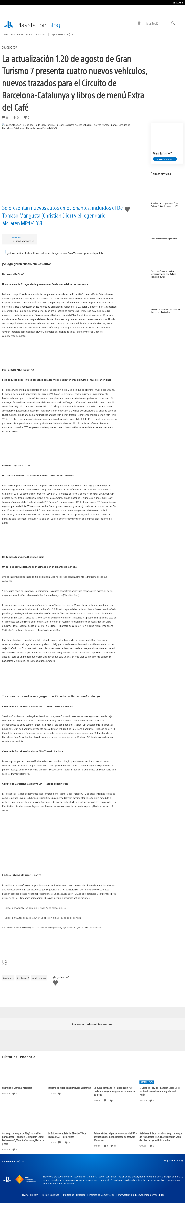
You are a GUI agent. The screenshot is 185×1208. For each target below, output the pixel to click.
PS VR (20, 34)
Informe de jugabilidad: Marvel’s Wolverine (69, 1087)
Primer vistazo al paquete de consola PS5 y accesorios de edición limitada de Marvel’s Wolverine (115, 1137)
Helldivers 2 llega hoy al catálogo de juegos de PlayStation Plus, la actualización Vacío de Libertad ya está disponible (160, 1137)
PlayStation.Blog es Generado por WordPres (141, 1194)
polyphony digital (39, 978)
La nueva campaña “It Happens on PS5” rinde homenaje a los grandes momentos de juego (114, 1091)
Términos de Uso (50, 1194)
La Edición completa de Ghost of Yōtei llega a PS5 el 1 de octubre (67, 1135)
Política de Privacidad (74, 1194)
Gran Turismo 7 (23, 978)
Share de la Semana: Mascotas (17, 1087)
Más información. (165, 159)
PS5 (6, 34)
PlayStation (38, 25)
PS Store (40, 34)
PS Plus (30, 34)
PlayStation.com (29, 1194)
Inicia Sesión (152, 23)
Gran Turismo (8, 978)
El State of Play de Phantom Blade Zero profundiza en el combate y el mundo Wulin (159, 1091)
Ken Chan (16, 237)
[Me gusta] (13, 1093)
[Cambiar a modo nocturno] (139, 23)
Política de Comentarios (101, 1194)
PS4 (13, 34)
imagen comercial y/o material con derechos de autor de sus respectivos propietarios (135, 1180)
